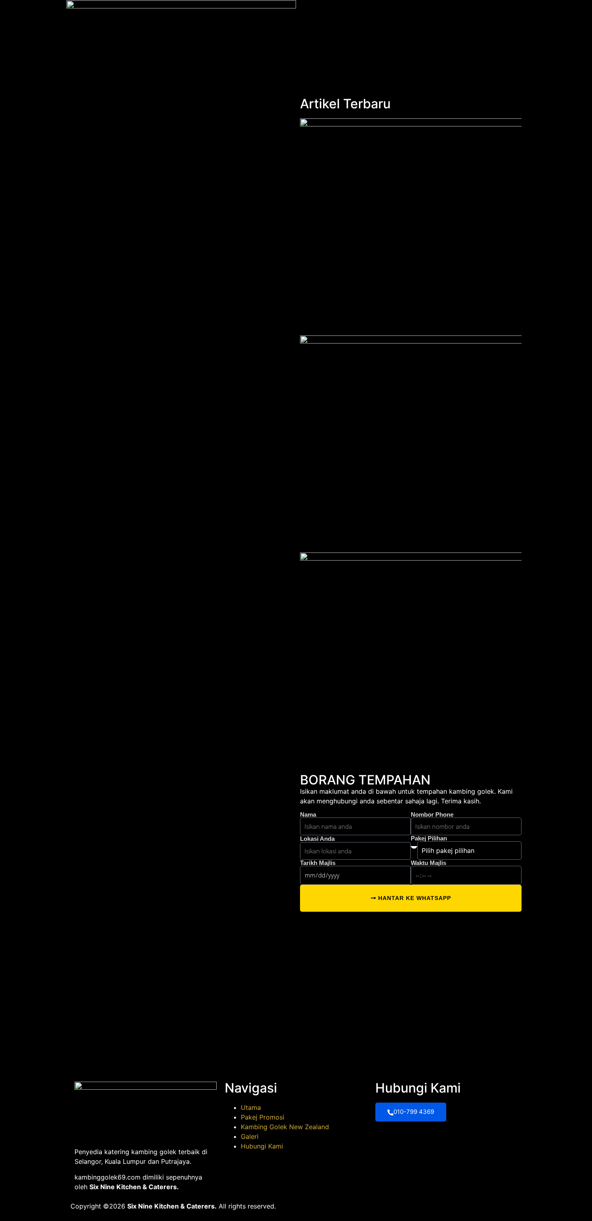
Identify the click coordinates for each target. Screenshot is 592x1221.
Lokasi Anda (317, 839)
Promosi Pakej (341, 15)
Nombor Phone (432, 814)
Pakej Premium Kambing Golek (405, 15)
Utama (310, 15)
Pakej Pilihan (429, 838)
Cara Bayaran (461, 15)
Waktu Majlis (428, 863)
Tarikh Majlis (317, 863)
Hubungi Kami (502, 15)
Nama (308, 814)
